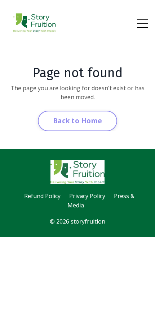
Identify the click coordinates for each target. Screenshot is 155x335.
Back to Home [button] (77, 120)
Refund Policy (42, 196)
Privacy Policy (87, 196)
